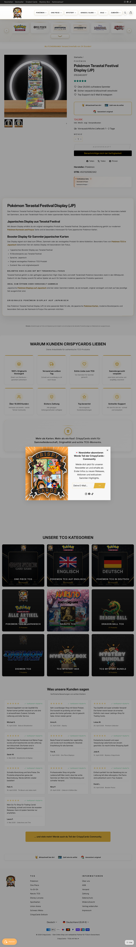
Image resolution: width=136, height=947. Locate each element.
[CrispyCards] (17, 12)
